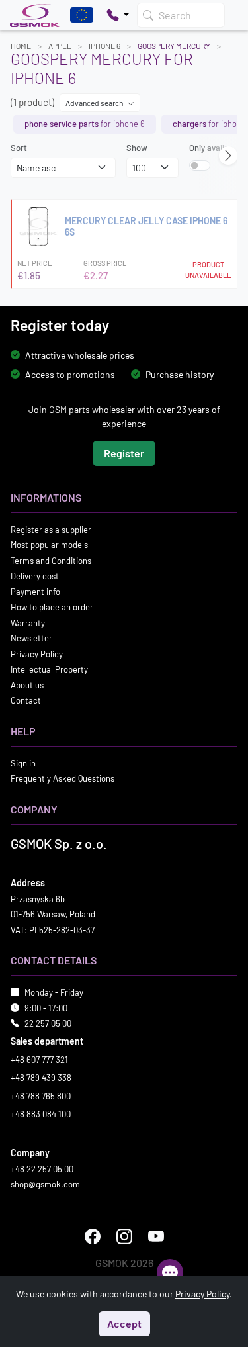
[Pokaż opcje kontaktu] (117, 15)
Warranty (28, 622)
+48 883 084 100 (41, 1114)
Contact (26, 700)
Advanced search (94, 102)
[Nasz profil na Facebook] (92, 1235)
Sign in (23, 762)
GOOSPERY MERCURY (174, 45)
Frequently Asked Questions (62, 778)
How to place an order (52, 607)
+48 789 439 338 (41, 1077)
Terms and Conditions (51, 560)
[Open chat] (169, 1272)
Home (21, 45)
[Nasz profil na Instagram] (124, 1235)
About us (27, 684)
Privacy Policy (37, 653)
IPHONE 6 (104, 45)
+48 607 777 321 (39, 1059)
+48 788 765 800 (41, 1095)
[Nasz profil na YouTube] (156, 1235)
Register (124, 452)
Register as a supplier (51, 529)
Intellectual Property (49, 669)
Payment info (35, 591)
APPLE (59, 45)
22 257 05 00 (47, 1023)
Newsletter (31, 638)
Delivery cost (35, 576)
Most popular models (49, 544)
